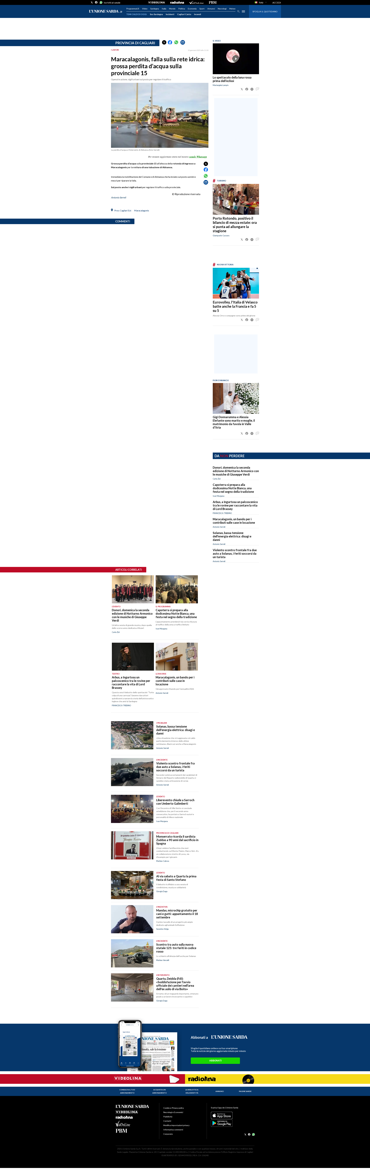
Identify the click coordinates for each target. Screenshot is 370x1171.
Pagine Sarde (245, 1091)
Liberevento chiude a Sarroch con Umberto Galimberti (175, 801)
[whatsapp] (100, 2)
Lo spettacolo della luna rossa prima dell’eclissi (232, 79)
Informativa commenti (173, 1129)
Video (144, 8)
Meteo (232, 8)
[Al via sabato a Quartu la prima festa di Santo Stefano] (132, 885)
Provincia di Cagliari (135, 43)
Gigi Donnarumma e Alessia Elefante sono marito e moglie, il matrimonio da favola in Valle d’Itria (234, 422)
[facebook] (96, 2)
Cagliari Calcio (184, 14)
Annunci (211, 8)
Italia (164, 8)
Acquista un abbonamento (159, 1091)
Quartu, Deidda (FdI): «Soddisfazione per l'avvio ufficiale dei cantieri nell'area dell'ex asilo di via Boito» (175, 984)
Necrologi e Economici (173, 1112)
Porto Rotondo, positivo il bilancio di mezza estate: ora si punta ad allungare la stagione (235, 224)
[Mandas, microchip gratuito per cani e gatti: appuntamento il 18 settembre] (132, 919)
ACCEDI (276, 2)
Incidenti (170, 14)
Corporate (168, 1134)
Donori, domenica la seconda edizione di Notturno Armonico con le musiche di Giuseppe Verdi (236, 471)
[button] (164, 42)
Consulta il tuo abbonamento (127, 1091)
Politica (181, 8)
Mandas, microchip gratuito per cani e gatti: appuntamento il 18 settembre (177, 914)
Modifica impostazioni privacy (176, 1125)
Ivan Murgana (218, 496)
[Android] (232, 1123)
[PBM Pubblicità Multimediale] (213, 2)
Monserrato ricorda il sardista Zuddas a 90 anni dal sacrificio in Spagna (177, 840)
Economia (192, 8)
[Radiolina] (177, 2)
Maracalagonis (141, 210)
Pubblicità (167, 1116)
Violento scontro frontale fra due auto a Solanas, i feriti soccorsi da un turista (235, 553)
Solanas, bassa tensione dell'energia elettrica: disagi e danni (232, 536)
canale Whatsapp (198, 156)
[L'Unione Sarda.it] (105, 11)
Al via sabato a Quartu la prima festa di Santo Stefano (176, 877)
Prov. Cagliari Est (122, 210)
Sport (202, 8)
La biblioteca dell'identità (191, 1091)
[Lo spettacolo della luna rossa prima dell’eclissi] (236, 58)
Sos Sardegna (156, 14)
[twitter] (91, 2)
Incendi (197, 14)
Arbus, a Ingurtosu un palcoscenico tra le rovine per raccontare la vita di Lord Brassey (235, 505)
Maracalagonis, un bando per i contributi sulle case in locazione (234, 520)
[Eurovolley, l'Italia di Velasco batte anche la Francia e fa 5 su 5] (236, 283)
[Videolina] (156, 2)
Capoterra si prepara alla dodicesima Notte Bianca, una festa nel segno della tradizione (233, 488)
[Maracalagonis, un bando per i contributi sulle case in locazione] (177, 657)
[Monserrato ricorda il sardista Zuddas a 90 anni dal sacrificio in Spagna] (132, 845)
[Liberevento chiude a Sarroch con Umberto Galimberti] (132, 809)
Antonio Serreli (118, 197)
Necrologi (222, 8)
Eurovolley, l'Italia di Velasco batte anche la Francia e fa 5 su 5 (235, 306)
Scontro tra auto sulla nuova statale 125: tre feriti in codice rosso (176, 948)
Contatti (167, 1121)
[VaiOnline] (196, 2)
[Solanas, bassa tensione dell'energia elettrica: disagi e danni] (132, 735)
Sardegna (154, 8)
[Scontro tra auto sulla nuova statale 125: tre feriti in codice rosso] (132, 953)
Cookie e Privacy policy (173, 1108)
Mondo (172, 8)
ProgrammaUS (132, 8)
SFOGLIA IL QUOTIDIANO (265, 11)
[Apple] (232, 1115)
